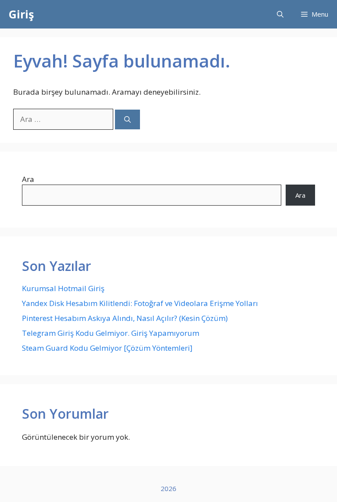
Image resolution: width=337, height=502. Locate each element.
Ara (28, 179)
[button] (280, 14)
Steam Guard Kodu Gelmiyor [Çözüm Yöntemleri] (107, 348)
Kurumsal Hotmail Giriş (63, 288)
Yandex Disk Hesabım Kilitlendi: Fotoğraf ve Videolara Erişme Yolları (140, 303)
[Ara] (127, 119)
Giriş (21, 14)
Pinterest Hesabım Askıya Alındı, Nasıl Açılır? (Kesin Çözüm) (125, 318)
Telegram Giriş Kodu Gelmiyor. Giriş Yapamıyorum (110, 333)
